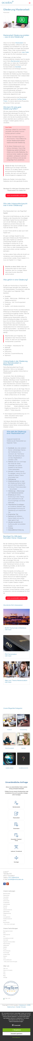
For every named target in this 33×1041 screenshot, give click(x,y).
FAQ (4, 974)
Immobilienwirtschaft (8, 938)
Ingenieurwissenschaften (9, 942)
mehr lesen (8, 630)
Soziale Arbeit (6, 954)
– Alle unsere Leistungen (9, 924)
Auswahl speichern (16, 1033)
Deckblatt (18, 67)
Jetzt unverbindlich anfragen (16, 195)
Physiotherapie (6, 951)
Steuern (5, 956)
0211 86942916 (13, 877)
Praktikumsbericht (7, 918)
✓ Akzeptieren (16, 1030)
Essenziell (17, 1025)
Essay (4, 915)
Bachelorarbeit (15, 61)
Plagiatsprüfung (7, 913)
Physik (4, 949)
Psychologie (6, 952)
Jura (4, 936)
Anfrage (5, 977)
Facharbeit (5, 899)
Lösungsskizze (6, 917)
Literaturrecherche (7, 909)
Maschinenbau (6, 943)
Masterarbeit (6, 12)
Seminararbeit (6, 904)
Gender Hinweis (21, 1007)
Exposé (5, 908)
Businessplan (6, 922)
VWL (4, 958)
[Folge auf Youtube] (7, 884)
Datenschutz (11, 1007)
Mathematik (6, 945)
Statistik (5, 906)
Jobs (4, 972)
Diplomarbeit (6, 911)
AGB (28, 1005)
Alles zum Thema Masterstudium (16, 680)
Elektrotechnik (6, 934)
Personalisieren (16, 1037)
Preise (4, 920)
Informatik (5, 940)
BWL (4, 933)
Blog (4, 975)
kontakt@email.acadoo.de (15, 879)
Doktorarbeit (6, 900)
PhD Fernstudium (11, 654)
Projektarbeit (6, 902)
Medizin (5, 947)
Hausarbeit (6, 897)
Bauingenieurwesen (8, 931)
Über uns (5, 968)
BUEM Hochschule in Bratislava (15, 628)
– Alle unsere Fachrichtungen (10, 961)
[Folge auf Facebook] (4, 884)
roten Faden (25, 52)
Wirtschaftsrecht (7, 960)
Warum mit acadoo (7, 970)
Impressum (22, 1005)
